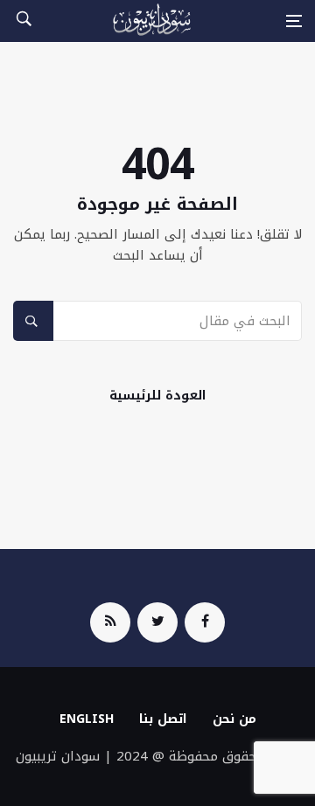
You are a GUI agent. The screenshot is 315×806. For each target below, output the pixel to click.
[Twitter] (157, 622)
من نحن (234, 719)
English (87, 719)
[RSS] (110, 622)
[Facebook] (205, 622)
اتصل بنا (163, 719)
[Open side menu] (294, 21)
